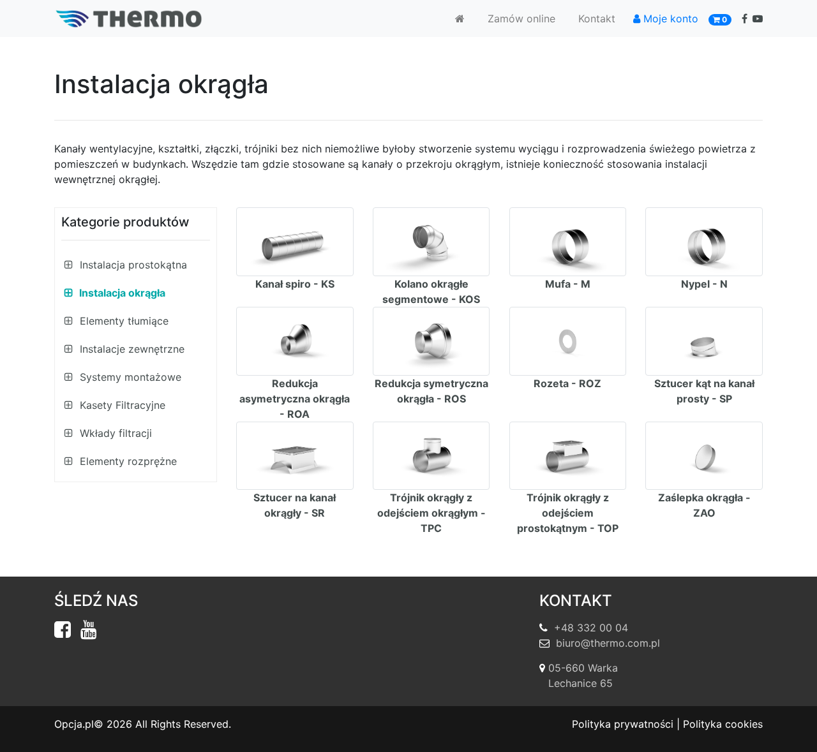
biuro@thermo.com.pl (608, 643)
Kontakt (596, 18)
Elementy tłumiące (123, 320)
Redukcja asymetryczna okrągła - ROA (294, 398)
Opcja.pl (74, 724)
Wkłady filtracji (114, 433)
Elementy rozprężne (127, 461)
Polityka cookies (723, 724)
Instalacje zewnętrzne (130, 349)
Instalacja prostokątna (132, 264)
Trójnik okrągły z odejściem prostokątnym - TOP (567, 513)
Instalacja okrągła (121, 292)
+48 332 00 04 (591, 627)
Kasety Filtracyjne (121, 405)
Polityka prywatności (622, 724)
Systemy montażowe (129, 377)
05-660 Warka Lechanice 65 (583, 675)
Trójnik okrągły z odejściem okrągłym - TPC (431, 513)
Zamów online (521, 18)
